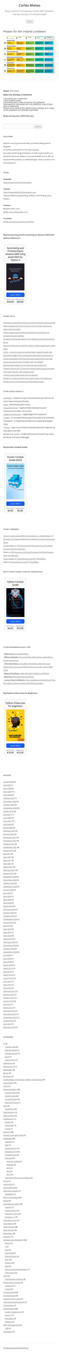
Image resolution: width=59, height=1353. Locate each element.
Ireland (8, 1289)
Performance (8, 1227)
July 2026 (6, 785)
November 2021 (9, 841)
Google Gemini (11, 1053)
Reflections (8, 1233)
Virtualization (8, 1308)
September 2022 (10, 808)
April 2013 (7, 1024)
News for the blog (10, 1197)
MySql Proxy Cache (11, 434)
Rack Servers (8, 1230)
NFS (8, 1171)
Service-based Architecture (16, 1269)
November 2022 (9, 801)
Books (6, 1073)
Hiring (5, 1181)
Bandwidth (7, 1070)
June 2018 (7, 958)
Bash (7, 1243)
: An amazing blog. (16, 654)
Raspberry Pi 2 (11, 1148)
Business (7, 1076)
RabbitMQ (9, 1194)
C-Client (6, 417)
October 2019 (8, 916)
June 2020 (7, 896)
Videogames (8, 1305)
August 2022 (8, 811)
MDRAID (10, 1164)
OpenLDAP (9, 1125)
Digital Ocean (10, 1096)
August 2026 (8, 782)
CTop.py (6, 427)
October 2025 (8, 798)
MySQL (8, 1122)
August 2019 (8, 922)
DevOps (6, 1132)
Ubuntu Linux (10, 1210)
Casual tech (8, 1083)
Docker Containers (12, 1312)
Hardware (7, 1138)
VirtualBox (9, 1318)
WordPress (9, 1109)
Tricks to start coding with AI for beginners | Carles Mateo (27, 536)
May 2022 (7, 821)
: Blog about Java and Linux (19, 676)
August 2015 (8, 978)
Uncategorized (9, 1295)
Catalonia (9, 1286)
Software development (13, 1240)
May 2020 (7, 899)
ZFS (8, 1174)
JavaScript (9, 1253)
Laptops (8, 1142)
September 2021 (10, 847)
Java (7, 1250)
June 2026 (7, 788)
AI (4, 1043)
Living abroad (9, 1187)
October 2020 (8, 883)
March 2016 (8, 975)
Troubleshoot (9, 1292)
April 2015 (7, 988)
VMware (8, 1322)
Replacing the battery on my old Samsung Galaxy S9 (25, 365)
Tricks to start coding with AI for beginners (20, 375)
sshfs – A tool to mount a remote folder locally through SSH (27, 352)
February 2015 (9, 991)
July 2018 (6, 955)
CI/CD (5, 1086)
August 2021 (8, 850)
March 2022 (8, 827)
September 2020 (10, 886)
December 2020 (9, 877)
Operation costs (10, 1220)
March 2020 (8, 906)
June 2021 (7, 857)
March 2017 (8, 968)
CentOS (8, 1207)
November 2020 (9, 880)
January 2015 (8, 994)
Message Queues (10, 1191)
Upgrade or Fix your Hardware (17, 1178)
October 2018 (8, 948)
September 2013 (10, 1017)
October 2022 (8, 805)
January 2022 (8, 834)
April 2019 (7, 935)
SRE (4, 1276)
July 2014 (6, 1004)
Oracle (7, 1128)
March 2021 (8, 867)
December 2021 (9, 837)
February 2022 (9, 831)
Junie (7, 1056)
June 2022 (7, 818)
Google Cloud (10, 1099)
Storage (8, 1158)
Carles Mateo (29, 5)
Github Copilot (11, 1050)
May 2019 (7, 932)
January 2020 (8, 912)
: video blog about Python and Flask (26, 673)
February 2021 (9, 870)
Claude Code (10, 1047)
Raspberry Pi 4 (11, 1151)
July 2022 (6, 814)
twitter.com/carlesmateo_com (15, 212)
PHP (6, 1259)
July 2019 (6, 926)
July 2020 (6, 893)
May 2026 (7, 791)
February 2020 (9, 909)
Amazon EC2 (8, 1066)
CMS (5, 1106)
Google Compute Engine (13, 1135)
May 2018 (7, 962)
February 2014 (9, 1011)
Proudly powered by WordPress (15, 1348)
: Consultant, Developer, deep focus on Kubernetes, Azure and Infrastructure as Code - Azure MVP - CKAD (28, 666)
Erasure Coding (13, 1161)
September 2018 (10, 952)
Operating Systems (11, 1204)
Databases (7, 1119)
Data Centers (8, 1115)
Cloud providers (10, 1089)
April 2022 (7, 824)
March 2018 (8, 965)
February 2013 (9, 1027)
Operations (8, 1223)
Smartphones (10, 1155)
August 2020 (8, 890)
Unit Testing (10, 1272)
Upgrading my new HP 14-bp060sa (31, 559)
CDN (7, 1328)
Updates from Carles (12, 1299)
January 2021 (8, 873)
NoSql (5, 1200)
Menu (29, 21)
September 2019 (10, 919)
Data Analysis (9, 1112)
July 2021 (6, 854)
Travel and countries (11, 1282)
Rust (7, 1266)
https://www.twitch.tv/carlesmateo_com (19, 192)
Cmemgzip (7, 398)
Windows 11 (10, 1217)
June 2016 (7, 971)
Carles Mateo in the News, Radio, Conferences (22, 1079)
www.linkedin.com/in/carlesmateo (17, 182)
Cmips (5, 404)
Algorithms (7, 1063)
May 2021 (7, 860)
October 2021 (8, 844)
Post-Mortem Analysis (14, 1279)
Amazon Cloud (11, 1092)
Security (6, 1236)
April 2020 (7, 903)
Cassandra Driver (10, 408)
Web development (11, 1325)
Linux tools (7, 1184)
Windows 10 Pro (11, 1214)
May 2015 (7, 984)
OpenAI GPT (10, 1060)
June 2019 (7, 929)
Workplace (7, 1331)
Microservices (10, 1256)
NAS (6, 1145)
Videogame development (13, 1302)
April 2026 (7, 795)
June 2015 (7, 981)
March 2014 (8, 1007)
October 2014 (8, 998)
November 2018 (9, 945)
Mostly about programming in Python (18, 221)
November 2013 (9, 1014)
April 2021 (7, 863)
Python (8, 1263)
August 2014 (8, 1001)
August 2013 (8, 1020)
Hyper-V (8, 1315)
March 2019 (8, 939)
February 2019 (9, 942)
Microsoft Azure (11, 1102)
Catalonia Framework (12, 414)
